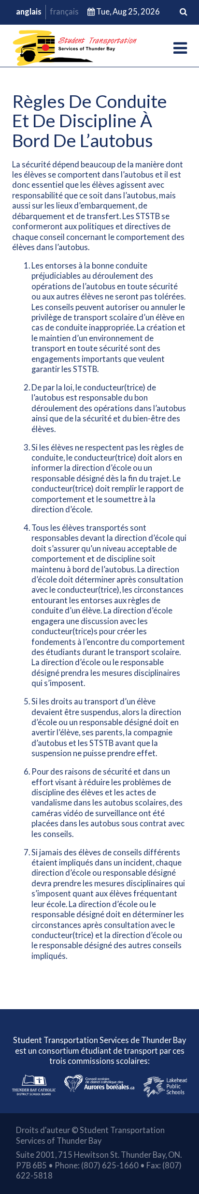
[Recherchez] (183, 12)
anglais (29, 11)
